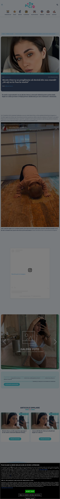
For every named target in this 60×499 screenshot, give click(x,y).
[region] (30, 481)
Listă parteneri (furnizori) (7, 487)
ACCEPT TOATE (30, 491)
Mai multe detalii (43, 469)
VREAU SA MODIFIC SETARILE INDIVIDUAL (30, 495)
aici (10, 475)
